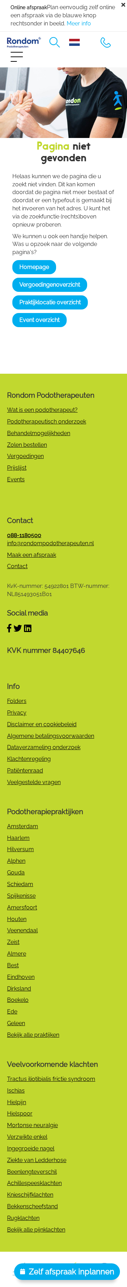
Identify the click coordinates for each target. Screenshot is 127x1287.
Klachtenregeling (29, 759)
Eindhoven (21, 977)
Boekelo (18, 1000)
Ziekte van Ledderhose (36, 1160)
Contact (17, 566)
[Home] (24, 42)
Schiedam (20, 884)
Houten (16, 919)
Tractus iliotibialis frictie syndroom (51, 1079)
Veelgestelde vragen (34, 782)
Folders (16, 701)
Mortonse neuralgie (32, 1125)
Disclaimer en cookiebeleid (42, 724)
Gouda (16, 872)
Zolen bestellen (27, 444)
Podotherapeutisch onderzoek (46, 421)
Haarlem (18, 838)
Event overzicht (39, 320)
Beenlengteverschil (32, 1171)
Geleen (16, 1023)
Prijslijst (16, 467)
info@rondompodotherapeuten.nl (50, 543)
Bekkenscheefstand (32, 1206)
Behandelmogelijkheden (38, 433)
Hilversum (20, 849)
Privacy (16, 712)
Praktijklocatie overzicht (50, 302)
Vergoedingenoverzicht (49, 284)
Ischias (16, 1090)
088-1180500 (105, 42)
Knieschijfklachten (30, 1194)
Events (16, 479)
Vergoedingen (25, 456)
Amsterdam (22, 826)
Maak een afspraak (31, 555)
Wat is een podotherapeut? (42, 410)
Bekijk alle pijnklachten (36, 1229)
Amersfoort (22, 907)
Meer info (79, 23)
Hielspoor (19, 1113)
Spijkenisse (21, 895)
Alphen (16, 861)
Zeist (13, 942)
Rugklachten (23, 1218)
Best (13, 965)
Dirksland (19, 988)
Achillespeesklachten (34, 1183)
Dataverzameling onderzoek (43, 747)
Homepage (34, 267)
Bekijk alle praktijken (33, 1035)
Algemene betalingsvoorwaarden (50, 736)
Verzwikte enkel (27, 1136)
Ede (12, 1011)
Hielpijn (16, 1102)
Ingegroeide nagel (30, 1148)
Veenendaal (22, 930)
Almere (16, 953)
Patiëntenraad (25, 770)
